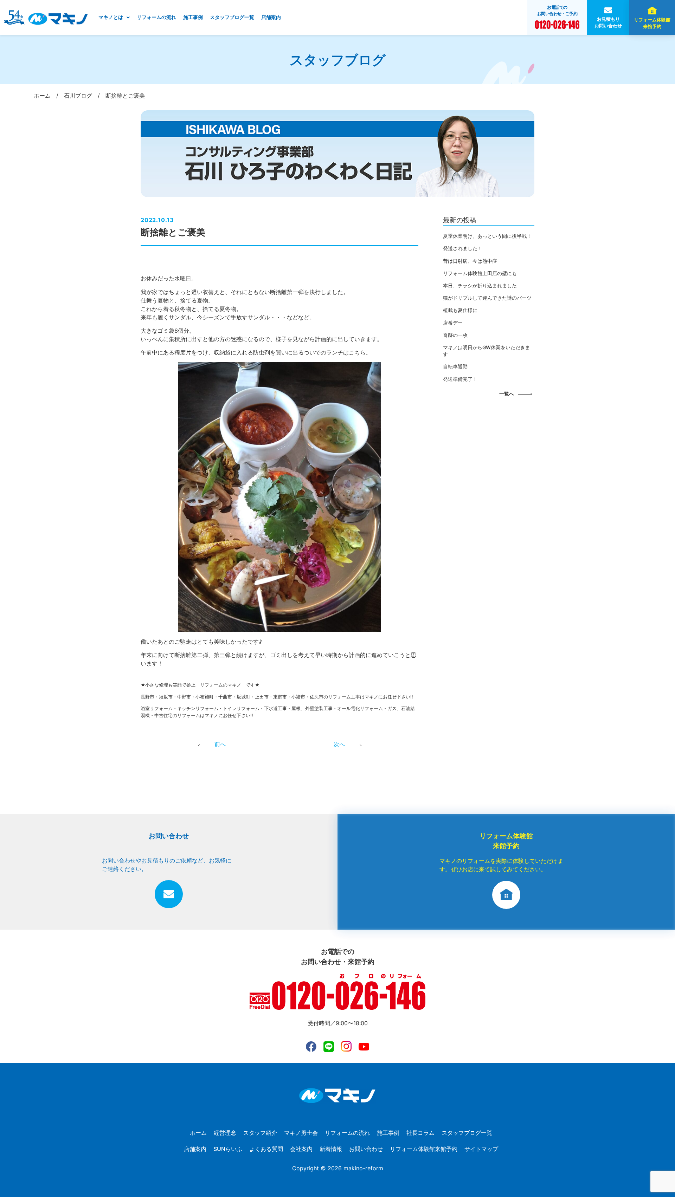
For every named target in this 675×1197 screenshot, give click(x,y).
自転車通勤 (455, 366)
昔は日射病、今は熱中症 (470, 261)
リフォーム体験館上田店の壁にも (480, 273)
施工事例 (193, 17)
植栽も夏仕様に (460, 310)
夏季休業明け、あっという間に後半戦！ (487, 236)
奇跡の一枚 (455, 335)
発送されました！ (462, 248)
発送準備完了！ (460, 379)
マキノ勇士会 (301, 1132)
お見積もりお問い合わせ (608, 22)
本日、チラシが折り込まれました (480, 285)
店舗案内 (271, 17)
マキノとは (110, 17)
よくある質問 (266, 1148)
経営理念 (225, 1132)
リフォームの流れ (156, 17)
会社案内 (301, 1148)
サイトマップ (481, 1148)
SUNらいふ (227, 1148)
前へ (220, 744)
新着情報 (331, 1148)
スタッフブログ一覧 (232, 17)
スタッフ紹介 (260, 1132)
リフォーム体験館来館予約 (652, 23)
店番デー (453, 323)
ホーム (198, 1132)
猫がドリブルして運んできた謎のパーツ (487, 298)
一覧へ (506, 394)
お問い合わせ (366, 1148)
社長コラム (420, 1132)
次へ (339, 744)
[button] (114, 17)
